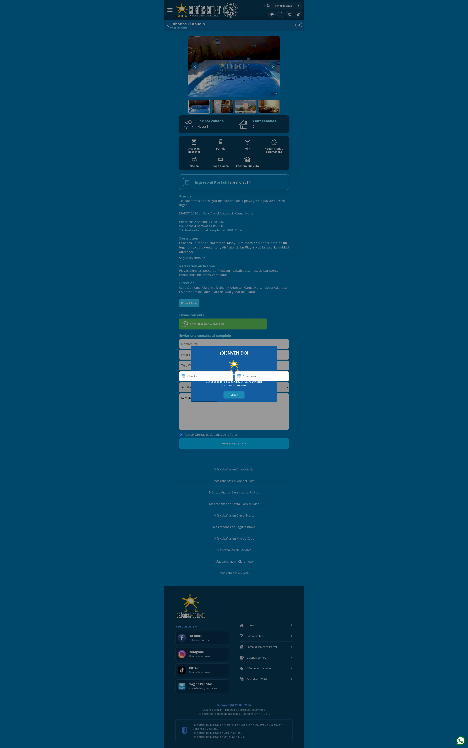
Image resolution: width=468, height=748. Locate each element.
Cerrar (234, 394)
